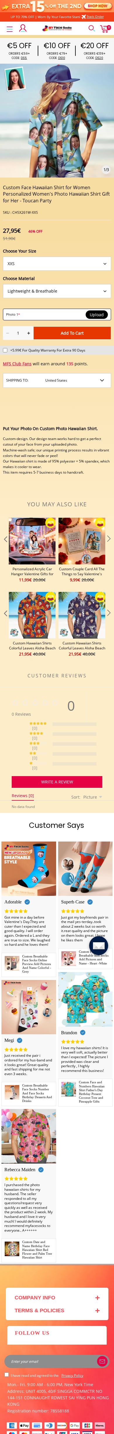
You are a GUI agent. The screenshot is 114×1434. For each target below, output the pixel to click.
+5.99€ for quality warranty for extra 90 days (47, 350)
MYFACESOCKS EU (52, 1426)
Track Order (95, 16)
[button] (5, 550)
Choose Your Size (19, 251)
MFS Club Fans (17, 363)
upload (97, 314)
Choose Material (19, 278)
